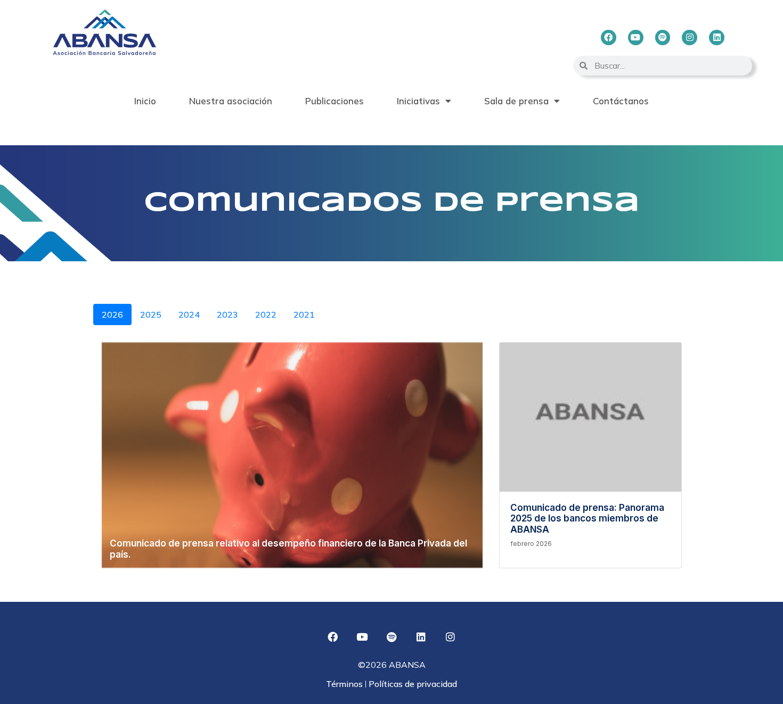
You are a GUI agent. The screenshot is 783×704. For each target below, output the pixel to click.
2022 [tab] (265, 314)
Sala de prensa (516, 100)
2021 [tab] (304, 314)
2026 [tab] (112, 314)
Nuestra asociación (230, 100)
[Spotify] (663, 37)
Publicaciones (334, 100)
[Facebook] (608, 37)
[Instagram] (689, 37)
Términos (345, 683)
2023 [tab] (227, 314)
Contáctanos (621, 100)
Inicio (145, 100)
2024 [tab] (189, 314)
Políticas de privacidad (411, 683)
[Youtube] (635, 37)
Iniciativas (418, 100)
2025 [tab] (150, 314)
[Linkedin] (716, 37)
